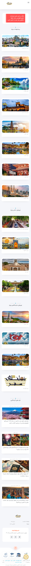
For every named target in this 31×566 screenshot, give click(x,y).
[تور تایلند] (15, 317)
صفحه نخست (26, 521)
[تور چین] (15, 148)
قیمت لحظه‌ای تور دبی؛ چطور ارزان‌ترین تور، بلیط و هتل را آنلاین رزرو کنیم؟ (15, 501)
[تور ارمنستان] (15, 105)
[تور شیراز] (15, 286)
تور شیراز (26, 293)
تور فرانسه (25, 388)
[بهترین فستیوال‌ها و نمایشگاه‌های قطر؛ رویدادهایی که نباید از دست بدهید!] (15, 440)
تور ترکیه (26, 345)
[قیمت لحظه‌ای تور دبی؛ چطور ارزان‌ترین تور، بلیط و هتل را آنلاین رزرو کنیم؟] (15, 493)
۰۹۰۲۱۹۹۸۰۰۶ (15, 531)
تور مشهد (25, 250)
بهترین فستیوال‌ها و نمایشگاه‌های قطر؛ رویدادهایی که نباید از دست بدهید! (15, 448)
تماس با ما (12, 524)
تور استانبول (25, 48)
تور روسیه (25, 69)
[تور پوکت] (15, 84)
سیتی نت (8, 565)
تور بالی (26, 134)
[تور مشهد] (15, 243)
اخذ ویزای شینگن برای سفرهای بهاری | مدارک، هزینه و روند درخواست (15, 475)
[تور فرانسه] (15, 381)
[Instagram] (15, 537)
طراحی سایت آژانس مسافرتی (19, 565)
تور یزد (26, 272)
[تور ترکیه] (15, 338)
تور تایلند (26, 324)
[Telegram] (19, 537)
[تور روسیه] (15, 62)
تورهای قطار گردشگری (22, 229)
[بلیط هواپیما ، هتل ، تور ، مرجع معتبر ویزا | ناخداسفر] (6, 3)
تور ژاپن (26, 177)
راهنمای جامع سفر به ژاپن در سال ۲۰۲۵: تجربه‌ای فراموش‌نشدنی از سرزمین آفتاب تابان (16, 422)
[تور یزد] (15, 265)
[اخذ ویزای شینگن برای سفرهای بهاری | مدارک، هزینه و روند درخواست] (15, 466)
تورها (28, 524)
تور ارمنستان (25, 112)
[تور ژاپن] (15, 170)
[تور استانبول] (15, 41)
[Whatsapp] (11, 537)
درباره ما (13, 521)
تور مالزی (26, 198)
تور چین (26, 155)
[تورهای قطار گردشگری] (15, 222)
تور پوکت (26, 91)
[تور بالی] (15, 127)
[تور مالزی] (15, 191)
